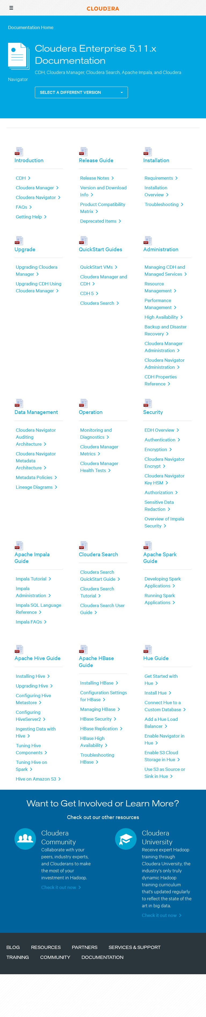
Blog (13, 948)
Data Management (36, 411)
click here (63, 1013)
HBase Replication (99, 728)
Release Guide (96, 160)
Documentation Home (30, 27)
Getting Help (29, 216)
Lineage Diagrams (34, 487)
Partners (84, 948)
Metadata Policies (34, 477)
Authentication (160, 439)
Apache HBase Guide (96, 661)
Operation (90, 411)
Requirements (159, 178)
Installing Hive (30, 676)
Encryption (156, 449)
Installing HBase (96, 682)
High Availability (161, 317)
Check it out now (58, 887)
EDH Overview (159, 430)
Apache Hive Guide (37, 657)
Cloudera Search (97, 303)
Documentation (102, 958)
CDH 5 (87, 293)
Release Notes (94, 178)
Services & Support (135, 948)
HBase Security (96, 718)
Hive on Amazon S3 (36, 778)
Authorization (159, 492)
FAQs (21, 207)
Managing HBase (97, 709)
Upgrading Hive (32, 685)
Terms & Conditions (91, 999)
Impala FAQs (29, 621)
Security (153, 411)
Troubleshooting (162, 204)
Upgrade (24, 249)
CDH (21, 178)
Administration (160, 249)
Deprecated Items (98, 221)
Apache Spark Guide (160, 557)
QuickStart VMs (96, 267)
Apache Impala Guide (32, 557)
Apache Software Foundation (166, 1006)
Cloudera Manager (35, 187)
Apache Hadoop (19, 1006)
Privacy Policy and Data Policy (137, 999)
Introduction (28, 160)
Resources (46, 948)
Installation (156, 160)
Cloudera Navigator (36, 197)
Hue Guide (156, 657)
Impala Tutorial (31, 578)
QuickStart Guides (100, 249)
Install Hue (156, 692)
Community (55, 958)
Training (17, 958)
